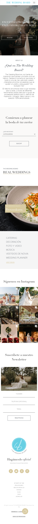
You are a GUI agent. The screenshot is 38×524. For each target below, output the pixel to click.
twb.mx (7, 89)
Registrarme (19, 418)
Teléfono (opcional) (19, 401)
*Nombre (19, 394)
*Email (19, 409)
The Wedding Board (18, 3)
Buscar (19, 143)
